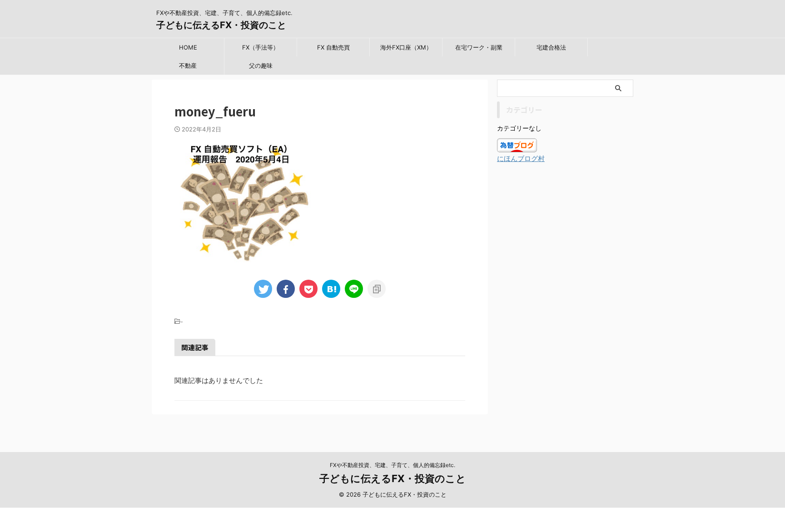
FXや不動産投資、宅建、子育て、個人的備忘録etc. (392, 465)
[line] (354, 289)
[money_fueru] (331, 289)
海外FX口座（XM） (406, 47)
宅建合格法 (551, 47)
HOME (188, 47)
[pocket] (308, 289)
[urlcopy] (377, 289)
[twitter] (263, 289)
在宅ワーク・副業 (478, 47)
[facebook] (286, 289)
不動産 (188, 65)
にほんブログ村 (521, 158)
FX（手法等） (260, 47)
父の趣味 (261, 65)
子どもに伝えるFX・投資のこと (221, 25)
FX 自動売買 (333, 47)
